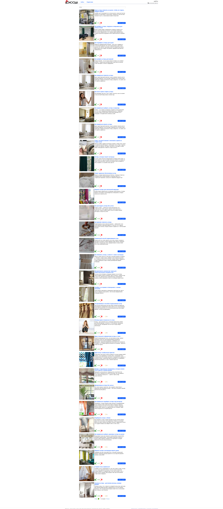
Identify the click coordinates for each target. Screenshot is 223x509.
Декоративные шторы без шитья (104, 385)
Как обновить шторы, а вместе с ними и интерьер (109, 254)
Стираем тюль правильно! (102, 466)
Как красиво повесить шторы (103, 222)
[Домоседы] (71, 3)
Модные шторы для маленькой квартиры (107, 189)
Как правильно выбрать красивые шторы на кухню (109, 434)
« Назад (95, 498)
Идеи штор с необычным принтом (104, 352)
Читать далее (122, 23)
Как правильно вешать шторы (103, 124)
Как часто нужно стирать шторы (104, 91)
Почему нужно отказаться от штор (104, 320)
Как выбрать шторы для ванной (104, 59)
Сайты (82, 2)
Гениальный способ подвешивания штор (106, 238)
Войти (156, 1)
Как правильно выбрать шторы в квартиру (107, 108)
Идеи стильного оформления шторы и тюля (107, 336)
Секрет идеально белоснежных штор (105, 173)
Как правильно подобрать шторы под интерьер (108, 401)
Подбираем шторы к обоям (102, 418)
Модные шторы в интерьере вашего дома (107, 450)
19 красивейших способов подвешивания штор (108, 303)
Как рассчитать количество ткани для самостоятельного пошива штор (105, 271)
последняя (103, 498)
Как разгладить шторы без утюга (104, 205)
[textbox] (102, 7)
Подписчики (90, 2)
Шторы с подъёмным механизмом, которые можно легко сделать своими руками (109, 369)
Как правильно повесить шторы (104, 75)
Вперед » (108, 498)
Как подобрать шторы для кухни (104, 42)
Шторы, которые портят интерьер (104, 157)
